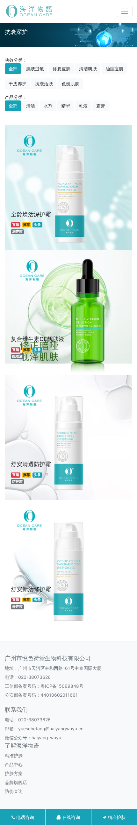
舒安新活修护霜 (31, 589)
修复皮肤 (61, 68)
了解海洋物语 (22, 745)
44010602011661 (59, 695)
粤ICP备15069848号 (61, 686)
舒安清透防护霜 (31, 464)
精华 (65, 105)
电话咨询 (24, 817)
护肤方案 (14, 773)
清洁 (30, 105)
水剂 (48, 105)
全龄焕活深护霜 (31, 214)
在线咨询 (70, 817)
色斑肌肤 (70, 83)
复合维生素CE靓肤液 (37, 339)
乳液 (83, 105)
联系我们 (16, 709)
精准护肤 (14, 755)
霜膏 (100, 105)
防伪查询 (14, 791)
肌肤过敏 (35, 68)
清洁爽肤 (88, 68)
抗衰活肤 (44, 83)
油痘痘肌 (114, 68)
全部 (13, 68)
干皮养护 (17, 83)
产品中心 (14, 764)
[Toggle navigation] (125, 11)
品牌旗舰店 (16, 782)
